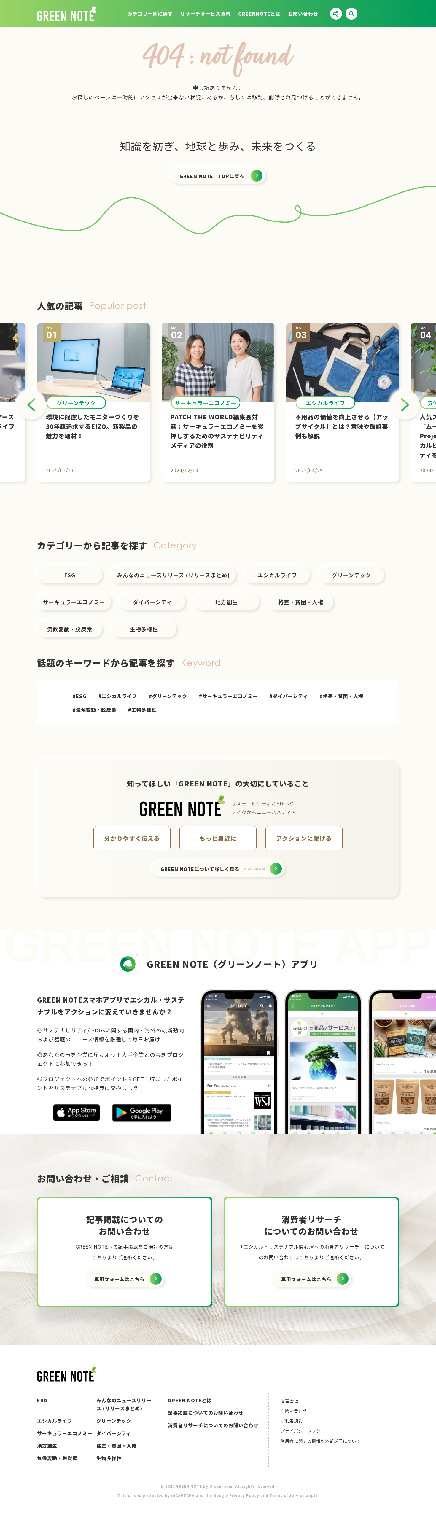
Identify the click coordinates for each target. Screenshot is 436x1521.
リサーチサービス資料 (205, 13)
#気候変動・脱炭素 (94, 709)
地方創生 (226, 602)
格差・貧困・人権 (300, 602)
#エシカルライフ (117, 696)
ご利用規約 (292, 1421)
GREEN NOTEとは (190, 1400)
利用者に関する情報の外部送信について (321, 1441)
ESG (69, 575)
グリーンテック (351, 575)
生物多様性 (144, 629)
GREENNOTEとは (259, 13)
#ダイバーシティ (289, 696)
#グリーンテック (168, 696)
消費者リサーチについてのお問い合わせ (213, 1425)
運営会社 (289, 1400)
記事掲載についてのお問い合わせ (206, 1412)
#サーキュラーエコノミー (228, 696)
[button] (31, 405)
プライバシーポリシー (303, 1431)
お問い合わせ (303, 13)
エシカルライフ (277, 575)
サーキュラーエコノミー (74, 602)
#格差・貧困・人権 (341, 696)
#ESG (80, 696)
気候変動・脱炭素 (69, 629)
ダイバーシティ (152, 602)
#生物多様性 (142, 709)
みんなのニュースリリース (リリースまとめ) (173, 575)
